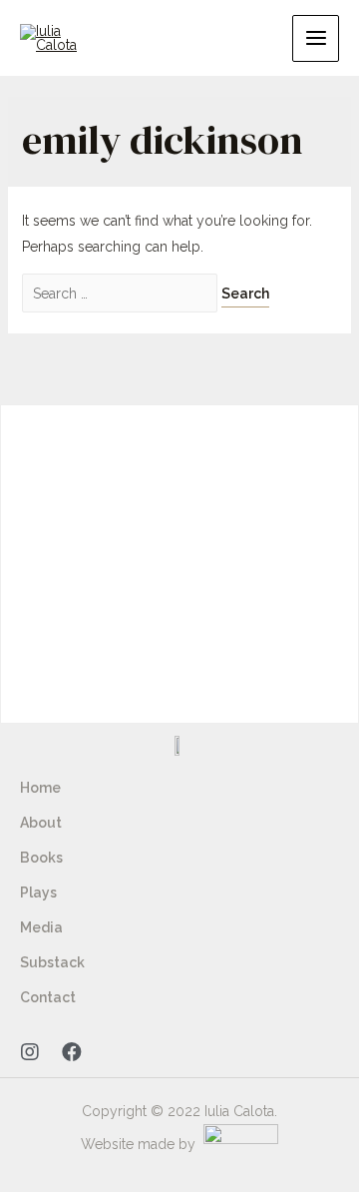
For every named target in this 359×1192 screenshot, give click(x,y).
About (41, 823)
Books (41, 858)
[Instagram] (30, 1052)
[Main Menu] (315, 38)
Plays (38, 892)
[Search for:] (121, 293)
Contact (48, 997)
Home (40, 788)
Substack (52, 962)
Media (41, 927)
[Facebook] (72, 1052)
